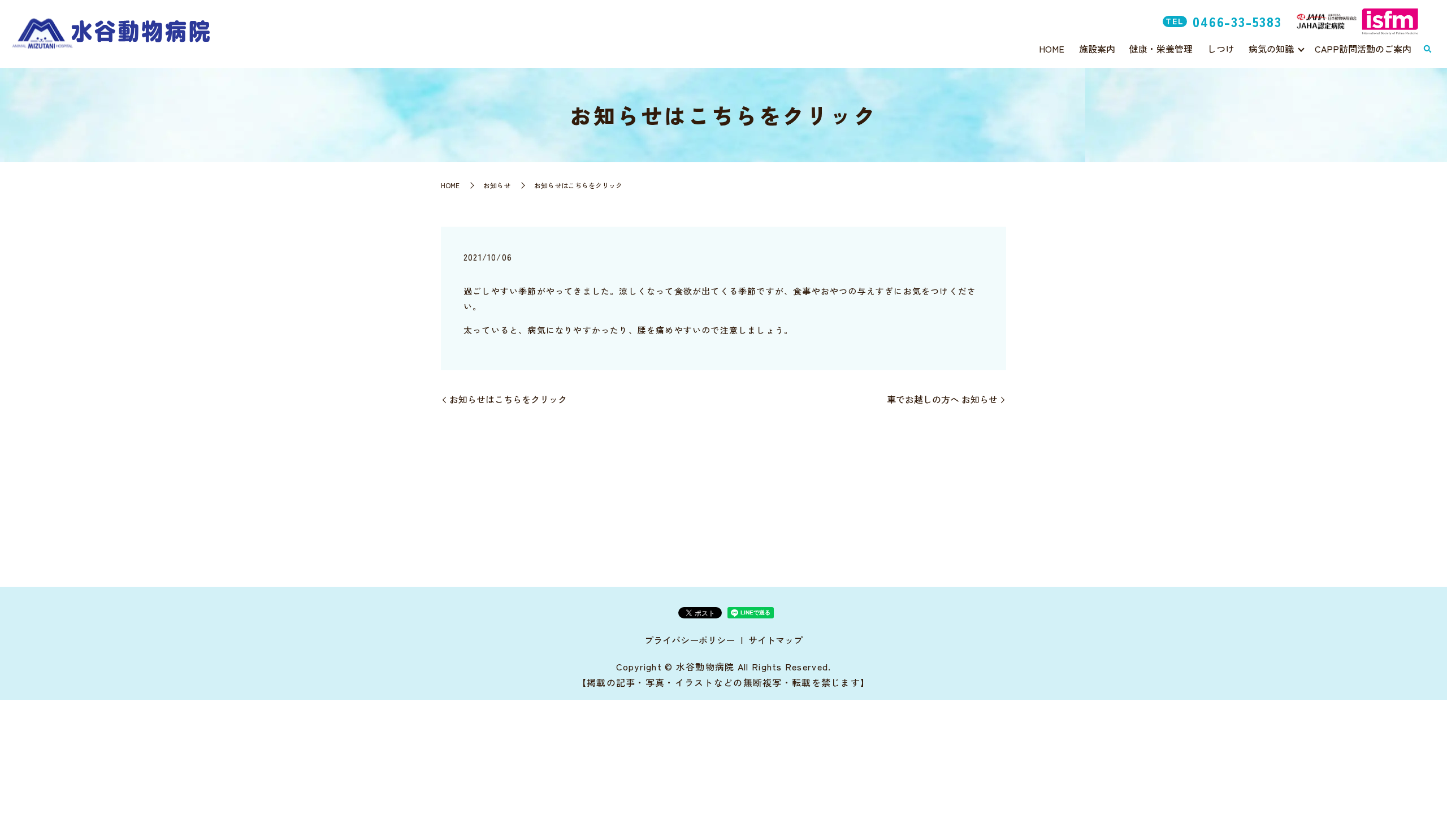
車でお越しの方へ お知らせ (942, 399)
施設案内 (1097, 48)
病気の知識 (1271, 48)
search (1427, 49)
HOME (1051, 48)
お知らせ (496, 185)
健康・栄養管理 (1161, 48)
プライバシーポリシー (689, 640)
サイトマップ (775, 640)
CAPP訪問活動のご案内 (1363, 48)
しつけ (1220, 48)
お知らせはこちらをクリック (508, 399)
